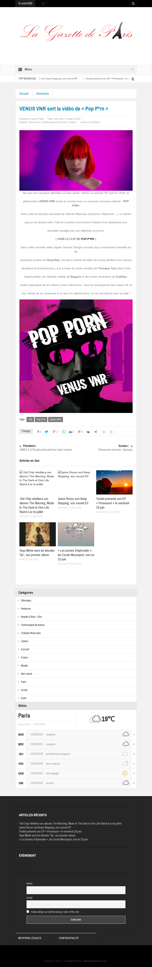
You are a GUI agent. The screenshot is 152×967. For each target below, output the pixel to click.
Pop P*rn (41, 419)
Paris (23, 682)
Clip (30, 419)
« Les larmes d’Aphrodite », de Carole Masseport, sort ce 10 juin (76, 554)
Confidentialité (69, 938)
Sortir (24, 698)
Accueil (23, 93)
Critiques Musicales (31, 633)
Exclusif (25, 649)
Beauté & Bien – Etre (31, 617)
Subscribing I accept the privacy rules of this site (54, 912)
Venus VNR (55, 419)
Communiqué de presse (54, 122)
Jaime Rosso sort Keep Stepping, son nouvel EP (73, 501)
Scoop (24, 690)
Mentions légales (29, 938)
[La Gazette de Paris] (76, 34)
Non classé (26, 674)
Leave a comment (89, 122)
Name (29, 883)
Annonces (42, 93)
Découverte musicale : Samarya (115, 448)
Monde (24, 666)
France (24, 657)
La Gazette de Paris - (72, 961)
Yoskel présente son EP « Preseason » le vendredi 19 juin (99, 78)
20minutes (26, 600)
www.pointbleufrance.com (95, 961)
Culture (72, 122)
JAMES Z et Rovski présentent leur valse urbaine (45, 448)
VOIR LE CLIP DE (76, 239)
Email (29, 898)
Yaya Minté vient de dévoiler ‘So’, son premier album (37, 552)
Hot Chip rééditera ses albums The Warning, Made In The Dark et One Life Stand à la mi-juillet (36, 505)
